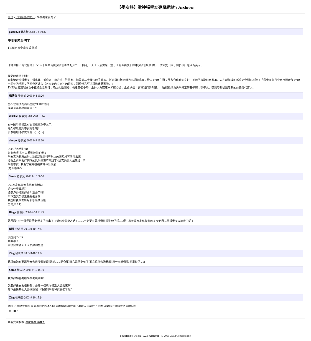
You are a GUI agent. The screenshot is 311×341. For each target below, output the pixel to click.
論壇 (10, 17)
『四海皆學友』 (25, 17)
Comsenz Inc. (183, 335)
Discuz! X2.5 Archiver (146, 335)
